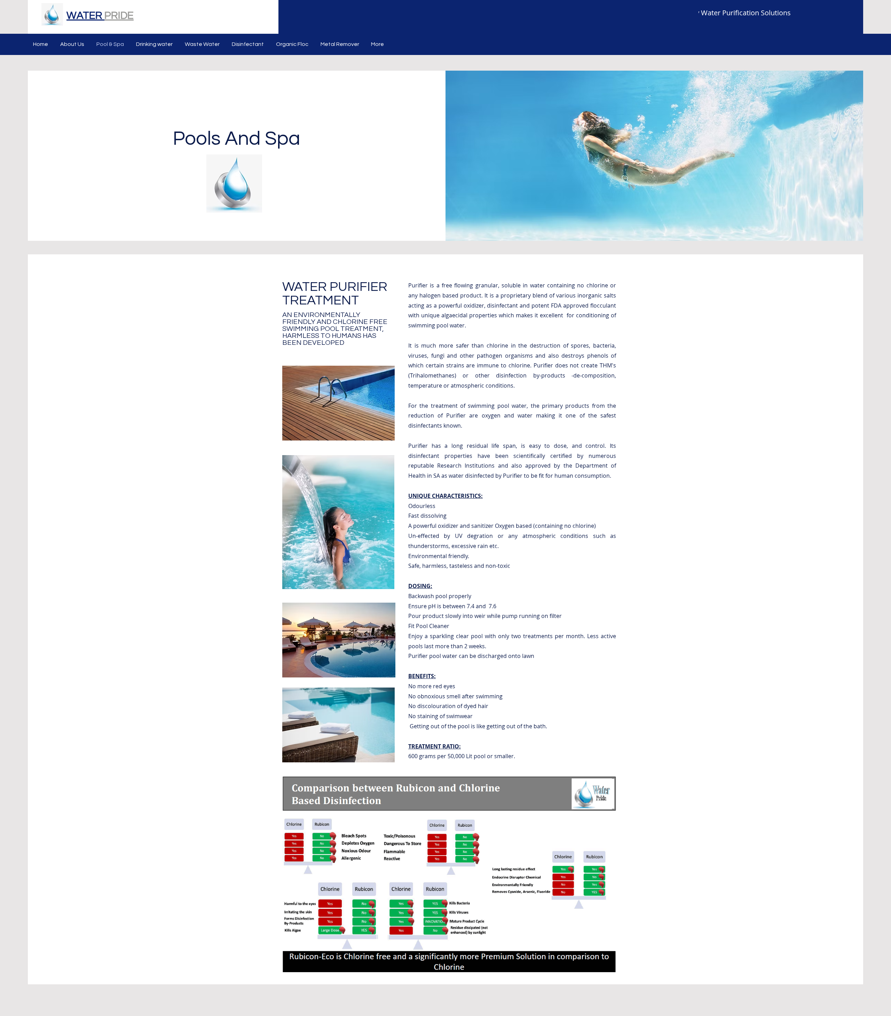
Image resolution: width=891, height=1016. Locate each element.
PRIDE (119, 15)
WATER (85, 15)
